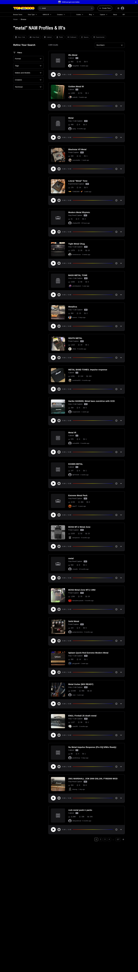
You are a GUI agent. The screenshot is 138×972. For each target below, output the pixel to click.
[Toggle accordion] (121, 74)
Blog (90, 14)
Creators (60, 14)
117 (118, 839)
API (124, 14)
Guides (78, 14)
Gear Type (31, 14)
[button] (69, 2)
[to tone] (58, 60)
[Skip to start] (59, 74)
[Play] (53, 74)
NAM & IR (46, 14)
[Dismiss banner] (135, 2)
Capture (102, 14)
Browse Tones (17, 14)
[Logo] (23, 8)
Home (15, 19)
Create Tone (106, 8)
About (115, 14)
